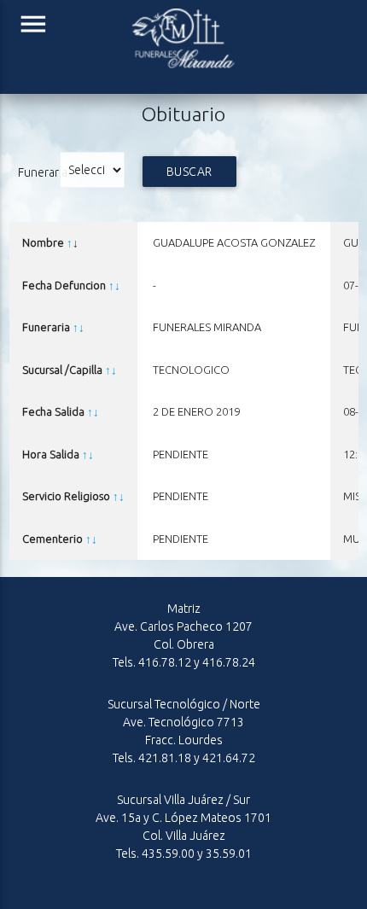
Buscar (189, 171)
